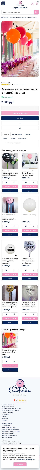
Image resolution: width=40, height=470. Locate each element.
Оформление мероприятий (10, 429)
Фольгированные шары (9, 427)
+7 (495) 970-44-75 (20, 8)
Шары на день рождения (9, 435)
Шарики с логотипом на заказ (11, 431)
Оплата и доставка (7, 412)
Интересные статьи (8, 407)
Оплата (5, 138)
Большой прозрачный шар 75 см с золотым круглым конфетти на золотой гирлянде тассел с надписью (9, 307)
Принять (20, 464)
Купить (20, 118)
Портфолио (5, 414)
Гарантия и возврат (8, 405)
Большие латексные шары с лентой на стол (9, 352)
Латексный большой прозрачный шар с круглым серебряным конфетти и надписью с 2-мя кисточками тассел (29, 308)
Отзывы (13, 138)
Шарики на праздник (8, 433)
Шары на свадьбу (7, 437)
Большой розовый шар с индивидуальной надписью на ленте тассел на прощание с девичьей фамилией (10, 220)
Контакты (4, 416)
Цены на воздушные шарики (10, 410)
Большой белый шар (29, 215)
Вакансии (5, 418)
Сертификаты (6, 425)
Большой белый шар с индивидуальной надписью (10, 261)
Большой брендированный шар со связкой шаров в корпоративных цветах (10, 175)
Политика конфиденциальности (11, 408)
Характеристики (17, 134)
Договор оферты (7, 423)
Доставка (28, 134)
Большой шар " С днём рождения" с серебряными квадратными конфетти (28, 263)
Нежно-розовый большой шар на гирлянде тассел (27, 173)
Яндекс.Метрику (29, 459)
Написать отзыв (21, 85)
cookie (20, 459)
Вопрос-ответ (22, 138)
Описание (6, 134)
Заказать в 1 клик (20, 113)
